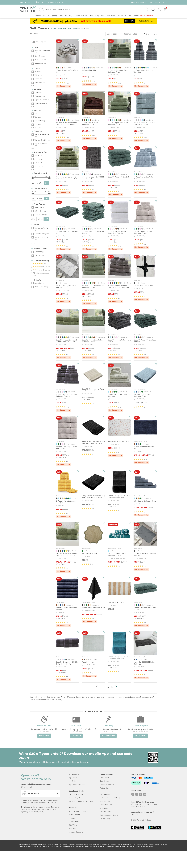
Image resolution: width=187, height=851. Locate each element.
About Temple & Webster (78, 811)
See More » (35, 244)
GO (46, 183)
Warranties (104, 808)
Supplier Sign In (75, 798)
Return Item (105, 788)
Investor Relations (76, 832)
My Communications (77, 785)
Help (165, 2)
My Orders (73, 781)
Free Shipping (105, 801)
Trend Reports (74, 815)
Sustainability (74, 822)
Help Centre (104, 778)
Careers (72, 818)
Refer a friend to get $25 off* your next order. (41, 2)
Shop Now (44, 736)
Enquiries (72, 829)
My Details (73, 778)
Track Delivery (155, 2)
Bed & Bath (61, 29)
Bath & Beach (73, 29)
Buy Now (76, 736)
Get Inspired (108, 736)
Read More (140, 736)
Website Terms (105, 812)
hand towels (123, 697)
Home (53, 29)
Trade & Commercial (138, 2)
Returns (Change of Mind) (110, 798)
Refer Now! (59, 2)
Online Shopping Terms (109, 815)
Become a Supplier (76, 794)
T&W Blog (73, 825)
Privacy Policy (38, 812)
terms (85, 762)
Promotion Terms (106, 805)
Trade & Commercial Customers (81, 801)
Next (155, 34)
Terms (53, 807)
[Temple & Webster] (28, 9)
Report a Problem (107, 785)
